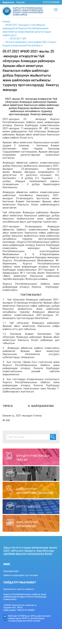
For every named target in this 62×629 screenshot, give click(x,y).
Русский (20, 2)
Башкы (6, 21)
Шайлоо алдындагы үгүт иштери (20, 575)
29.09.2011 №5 (18, 38)
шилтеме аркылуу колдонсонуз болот (27, 553)
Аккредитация (11, 571)
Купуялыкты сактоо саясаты (18, 589)
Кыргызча (8, 2)
